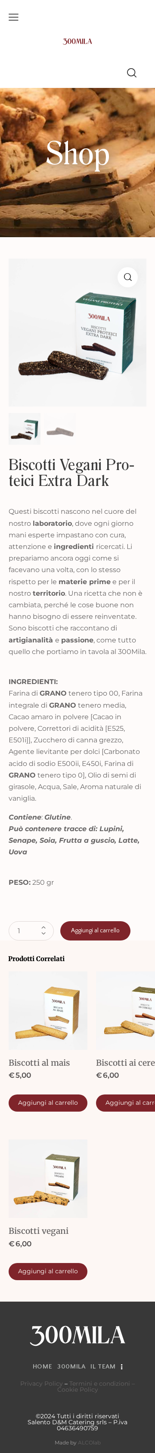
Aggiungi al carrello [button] (48, 1102)
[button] (128, 277)
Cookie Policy (77, 1389)
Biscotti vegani (38, 1231)
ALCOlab (89, 1442)
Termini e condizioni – (102, 1383)
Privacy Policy (41, 1383)
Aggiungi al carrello (95, 930)
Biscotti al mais (39, 1063)
